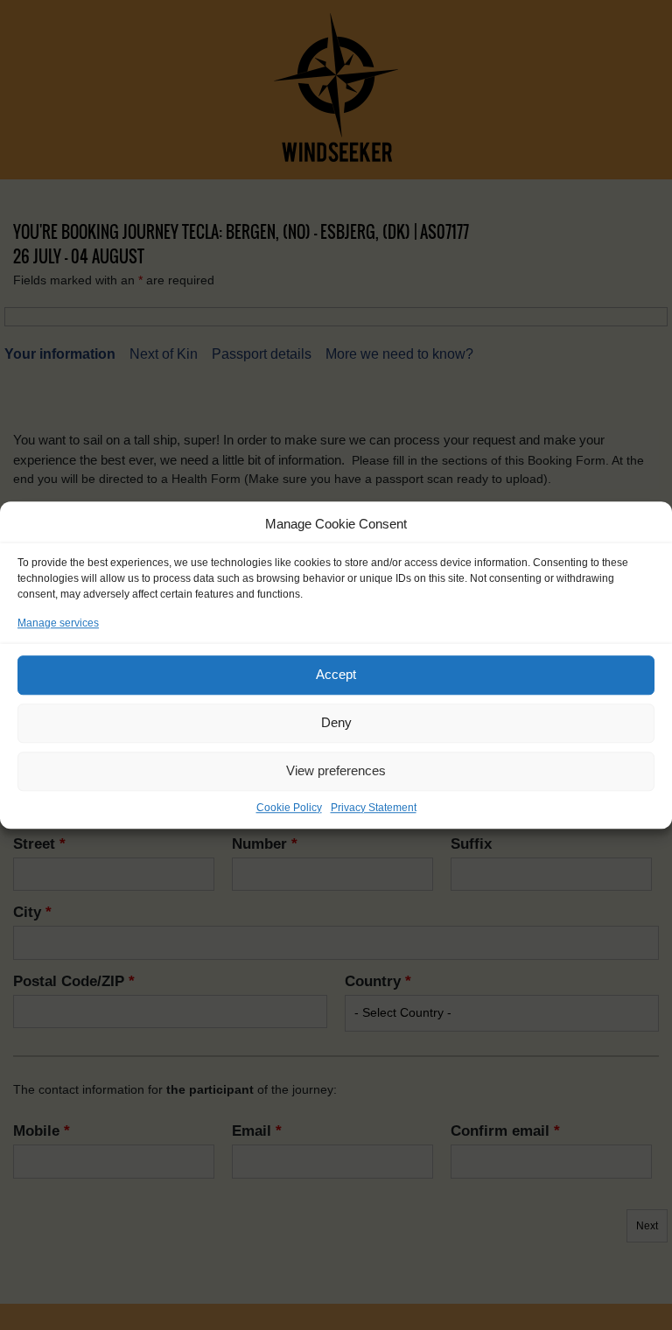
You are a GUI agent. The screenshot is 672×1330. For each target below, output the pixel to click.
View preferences (336, 770)
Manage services (58, 623)
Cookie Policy (289, 808)
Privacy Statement (373, 808)
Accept (336, 674)
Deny (336, 722)
